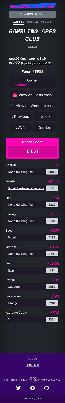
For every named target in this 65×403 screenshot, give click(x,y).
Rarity (18, 22)
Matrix (32, 22)
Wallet (46, 22)
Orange (13, 303)
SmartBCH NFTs (31, 14)
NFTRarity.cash (32, 398)
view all (32, 37)
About (33, 359)
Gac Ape (14, 286)
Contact (33, 365)
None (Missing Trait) (22, 172)
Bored (12, 237)
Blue (11, 270)
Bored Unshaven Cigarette (26, 188)
